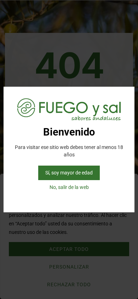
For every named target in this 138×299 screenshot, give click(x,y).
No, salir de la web (69, 187)
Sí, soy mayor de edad (69, 173)
